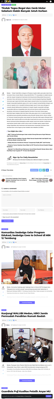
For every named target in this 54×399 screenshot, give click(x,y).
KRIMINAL (8, 4)
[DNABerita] (8, 1)
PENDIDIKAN (4, 229)
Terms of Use (28, 396)
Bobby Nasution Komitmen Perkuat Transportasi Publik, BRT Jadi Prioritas (29, 142)
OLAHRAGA (4, 388)
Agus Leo (8, 19)
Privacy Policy (20, 396)
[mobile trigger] (2, 1)
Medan (13, 4)
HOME (3, 4)
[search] (44, 1)
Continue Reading (27, 302)
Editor (8, 247)
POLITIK (4, 310)
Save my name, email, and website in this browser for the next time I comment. (19, 213)
